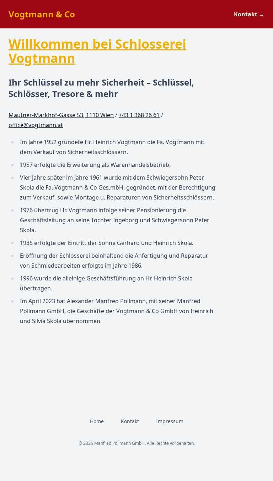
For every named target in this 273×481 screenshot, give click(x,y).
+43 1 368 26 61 (139, 115)
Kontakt (249, 14)
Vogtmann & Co (42, 14)
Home (97, 421)
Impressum (169, 421)
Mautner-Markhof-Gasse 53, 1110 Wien (61, 115)
